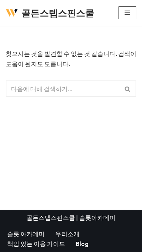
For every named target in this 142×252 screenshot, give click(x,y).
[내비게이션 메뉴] (127, 12)
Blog (82, 243)
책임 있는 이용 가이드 (36, 243)
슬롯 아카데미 (26, 234)
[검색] (127, 88)
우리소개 (67, 234)
